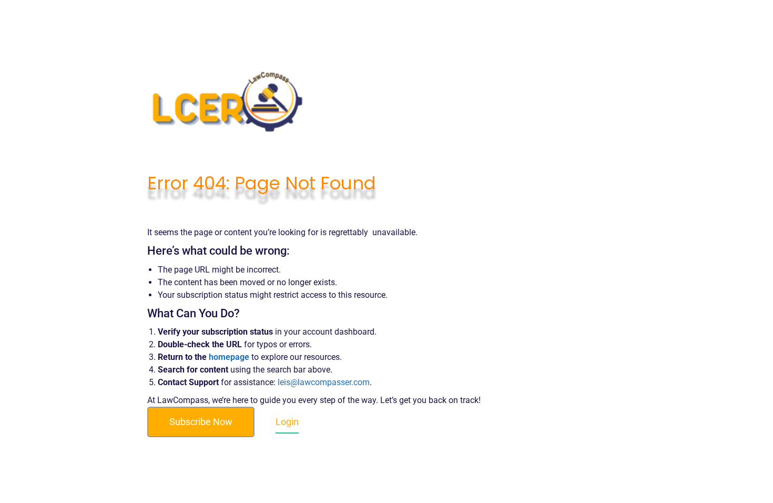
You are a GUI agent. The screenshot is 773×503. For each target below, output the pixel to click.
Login (287, 421)
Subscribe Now (200, 421)
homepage (229, 357)
